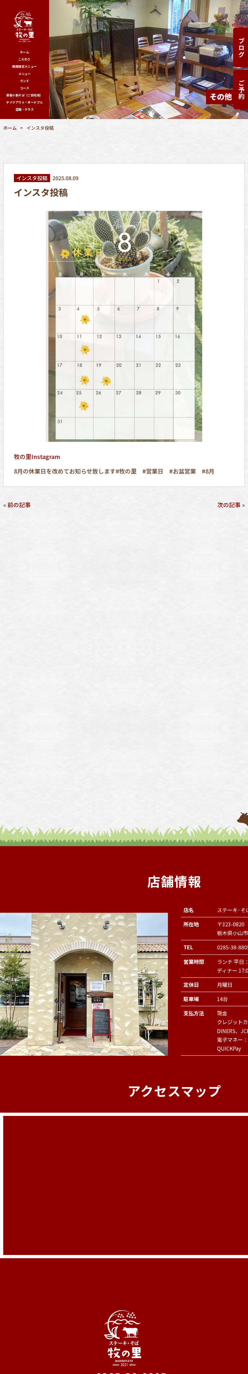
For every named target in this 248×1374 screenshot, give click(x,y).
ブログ (241, 48)
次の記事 (229, 504)
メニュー (24, 73)
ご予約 (241, 90)
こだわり (24, 59)
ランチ (24, 80)
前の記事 (19, 504)
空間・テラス (25, 109)
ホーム (24, 52)
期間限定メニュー (24, 66)
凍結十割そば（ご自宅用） (24, 95)
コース (24, 88)
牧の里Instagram (37, 456)
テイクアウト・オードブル (24, 102)
